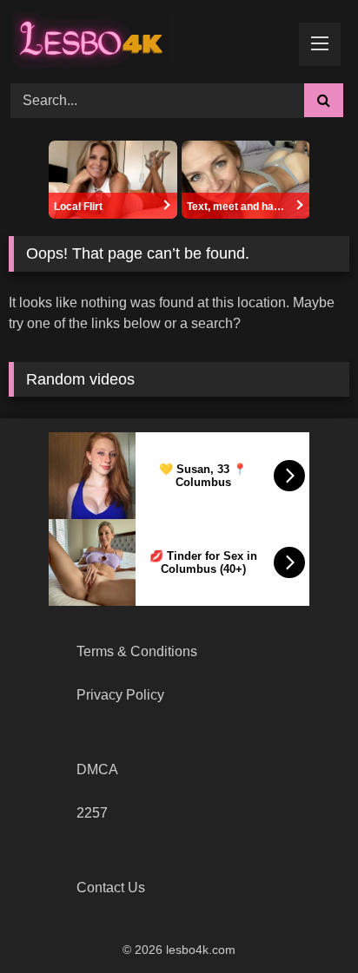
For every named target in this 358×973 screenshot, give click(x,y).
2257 (92, 812)
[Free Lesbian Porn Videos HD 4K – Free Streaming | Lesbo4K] (95, 39)
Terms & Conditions (136, 651)
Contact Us (110, 887)
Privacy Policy (120, 694)
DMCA (97, 769)
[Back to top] (304, 921)
